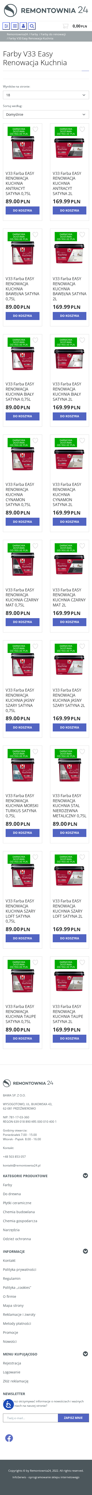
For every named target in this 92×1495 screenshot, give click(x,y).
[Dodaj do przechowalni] (35, 129)
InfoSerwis (19, 1477)
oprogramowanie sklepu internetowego (53, 1477)
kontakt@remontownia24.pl (21, 1165)
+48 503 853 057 (14, 1157)
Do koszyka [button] (22, 210)
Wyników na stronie (16, 86)
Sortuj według (12, 106)
